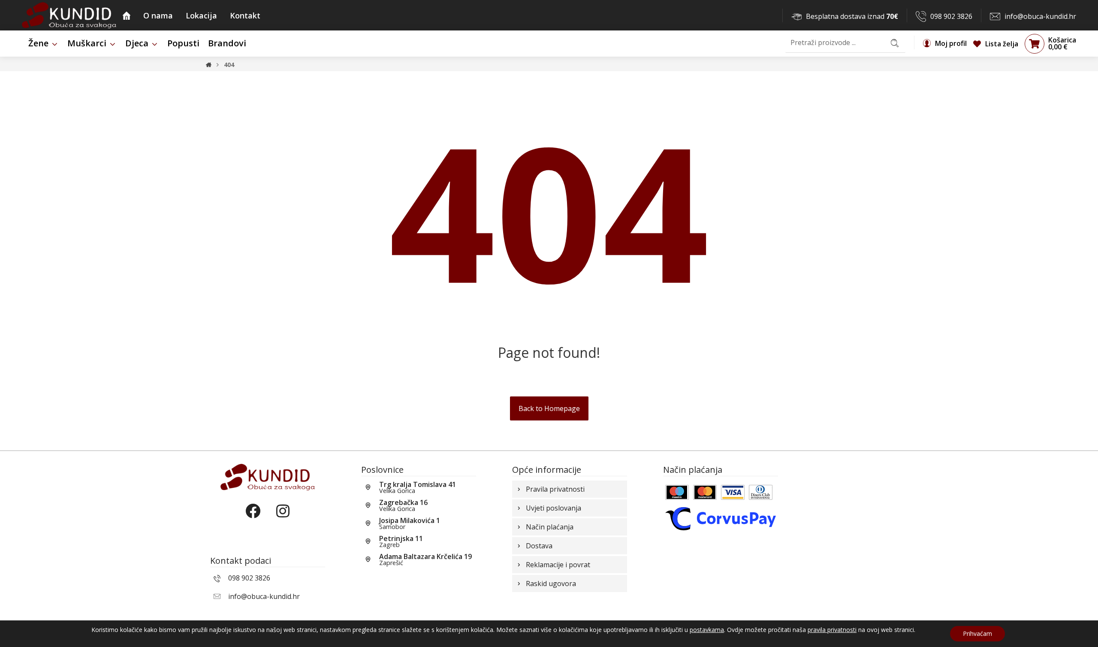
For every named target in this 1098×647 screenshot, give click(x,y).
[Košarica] (1034, 43)
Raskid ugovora (551, 583)
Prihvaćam (977, 633)
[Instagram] (283, 518)
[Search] (895, 43)
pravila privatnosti (832, 630)
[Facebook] (253, 518)
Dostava (539, 545)
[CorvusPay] (720, 518)
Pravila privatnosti (555, 489)
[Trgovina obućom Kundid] (69, 15)
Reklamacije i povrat (558, 564)
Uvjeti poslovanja (553, 508)
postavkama (707, 630)
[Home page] (208, 64)
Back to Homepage (549, 408)
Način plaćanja (549, 527)
